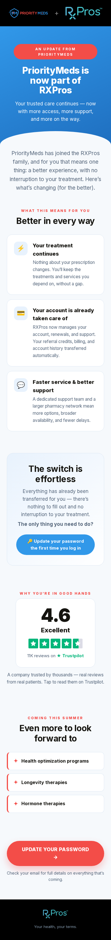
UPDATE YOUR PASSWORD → (55, 853)
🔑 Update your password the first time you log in (55, 544)
